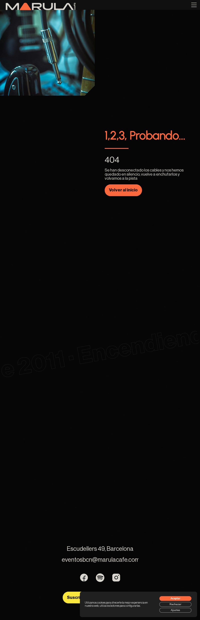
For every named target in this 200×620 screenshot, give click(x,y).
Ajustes (175, 610)
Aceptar (175, 598)
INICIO (94, 7)
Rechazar (175, 604)
